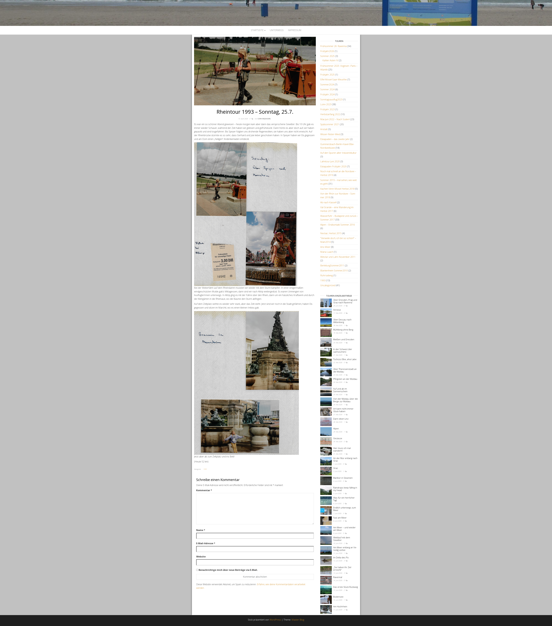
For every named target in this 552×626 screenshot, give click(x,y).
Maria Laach (326, 251)
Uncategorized (327, 285)
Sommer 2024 (327, 89)
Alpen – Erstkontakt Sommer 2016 (337, 224)
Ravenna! (337, 577)
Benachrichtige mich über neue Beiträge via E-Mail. (228, 570)
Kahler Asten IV (330, 60)
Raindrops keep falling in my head (345, 489)
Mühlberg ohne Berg (343, 329)
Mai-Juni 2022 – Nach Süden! (335, 119)
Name (200, 530)
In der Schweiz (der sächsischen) (342, 350)
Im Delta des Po (341, 557)
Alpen (336, 428)
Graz (335, 468)
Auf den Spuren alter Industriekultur (338, 152)
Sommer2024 (327, 84)
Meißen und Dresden (343, 339)
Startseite (257, 30)
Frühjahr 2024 (327, 94)
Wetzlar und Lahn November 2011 (337, 256)
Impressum (294, 30)
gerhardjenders (264, 119)
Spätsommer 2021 (329, 124)
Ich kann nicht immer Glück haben (343, 410)
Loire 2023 (325, 104)
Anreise (337, 309)
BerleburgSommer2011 (332, 265)
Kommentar (204, 490)
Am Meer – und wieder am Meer (344, 528)
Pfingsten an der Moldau (345, 378)
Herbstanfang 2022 (330, 114)
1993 (205, 469)
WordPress (275, 619)
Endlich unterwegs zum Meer (344, 509)
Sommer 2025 (327, 56)
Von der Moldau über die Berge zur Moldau (345, 400)
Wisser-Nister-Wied (330, 134)
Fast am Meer (340, 517)
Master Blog (298, 619)
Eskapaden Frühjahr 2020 (333, 166)
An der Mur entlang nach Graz (345, 459)
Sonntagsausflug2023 (331, 99)
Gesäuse (337, 438)
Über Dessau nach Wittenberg (342, 321)
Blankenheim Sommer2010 (334, 270)
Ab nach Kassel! (328, 202)
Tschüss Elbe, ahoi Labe (344, 359)
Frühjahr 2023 (327, 109)
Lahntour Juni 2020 (330, 161)
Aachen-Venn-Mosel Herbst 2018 (337, 188)
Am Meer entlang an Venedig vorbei (345, 548)
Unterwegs (277, 30)
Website (201, 556)
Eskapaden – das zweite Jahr (334, 139)
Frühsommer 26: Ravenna (333, 46)
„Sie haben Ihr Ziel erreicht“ (342, 568)
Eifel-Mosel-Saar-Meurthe (333, 79)
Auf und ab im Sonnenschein (340, 390)
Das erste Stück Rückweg (345, 586)
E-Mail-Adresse (205, 543)
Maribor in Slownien (343, 477)
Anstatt (324, 129)
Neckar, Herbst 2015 (331, 233)
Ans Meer (325, 247)
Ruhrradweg (326, 275)
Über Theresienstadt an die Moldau (345, 370)
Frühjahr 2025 (327, 74)
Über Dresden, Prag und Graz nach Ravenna (345, 301)
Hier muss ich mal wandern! (342, 449)
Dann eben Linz (340, 418)
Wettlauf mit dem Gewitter (341, 538)
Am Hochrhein (340, 606)
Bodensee (338, 596)
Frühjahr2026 (327, 51)
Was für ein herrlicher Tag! (344, 499)
